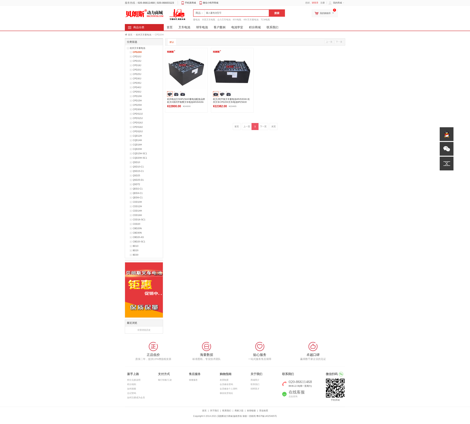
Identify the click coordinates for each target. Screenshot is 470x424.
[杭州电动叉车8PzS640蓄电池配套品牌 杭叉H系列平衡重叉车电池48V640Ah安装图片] (186, 69)
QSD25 (136, 175)
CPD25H (137, 105)
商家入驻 (239, 410)
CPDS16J (138, 122)
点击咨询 (293, 396)
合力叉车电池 (224, 19)
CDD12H (137, 206)
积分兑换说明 (133, 380)
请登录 (315, 2)
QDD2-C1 (138, 188)
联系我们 (272, 27)
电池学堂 (237, 27)
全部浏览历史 (144, 330)
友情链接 (251, 410)
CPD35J (137, 83)
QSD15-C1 (138, 171)
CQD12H (137, 136)
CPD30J (137, 78)
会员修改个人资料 (228, 388)
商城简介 (255, 380)
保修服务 (193, 380)
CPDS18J (138, 127)
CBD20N (137, 228)
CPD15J (137, 61)
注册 (322, 2)
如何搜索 (131, 388)
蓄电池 (196, 19)
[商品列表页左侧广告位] (144, 289)
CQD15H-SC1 (140, 153)
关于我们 (214, 410)
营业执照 (263, 410)
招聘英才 (255, 388)
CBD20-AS (138, 237)
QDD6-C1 (138, 197)
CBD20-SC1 (139, 241)
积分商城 (255, 27)
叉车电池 (184, 27)
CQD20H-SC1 (140, 158)
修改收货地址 (226, 393)
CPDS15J (138, 118)
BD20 (135, 250)
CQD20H (137, 149)
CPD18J (137, 65)
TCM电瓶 (265, 19)
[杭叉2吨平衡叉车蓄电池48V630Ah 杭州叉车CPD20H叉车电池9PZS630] (232, 69)
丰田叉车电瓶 (208, 19)
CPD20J (137, 69)
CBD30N (137, 233)
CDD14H (137, 211)
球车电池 (202, 27)
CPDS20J (138, 131)
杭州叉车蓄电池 (143, 34)
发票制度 (224, 380)
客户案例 (219, 27)
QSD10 (136, 162)
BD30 (135, 255)
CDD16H (137, 215)
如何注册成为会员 (136, 397)
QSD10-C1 (138, 166)
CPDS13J (138, 114)
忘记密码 (131, 393)
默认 (172, 42)
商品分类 (138, 27)
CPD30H (137, 109)
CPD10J (137, 56)
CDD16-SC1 (139, 219)
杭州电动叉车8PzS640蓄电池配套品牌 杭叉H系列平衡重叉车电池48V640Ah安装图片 (186, 102)
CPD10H (137, 96)
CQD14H (137, 140)
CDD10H (137, 202)
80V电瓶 (237, 19)
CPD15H (137, 100)
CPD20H (137, 52)
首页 (130, 34)
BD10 (135, 246)
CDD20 (136, 224)
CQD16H (137, 144)
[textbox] (231, 13)
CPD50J (137, 92)
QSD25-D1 (138, 180)
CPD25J (137, 74)
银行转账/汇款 (165, 380)
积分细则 (131, 384)
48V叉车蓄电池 (250, 19)
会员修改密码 (226, 384)
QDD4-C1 (138, 193)
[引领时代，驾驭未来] (177, 14)
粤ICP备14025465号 (266, 416)
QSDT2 (136, 184)
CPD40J (137, 87)
